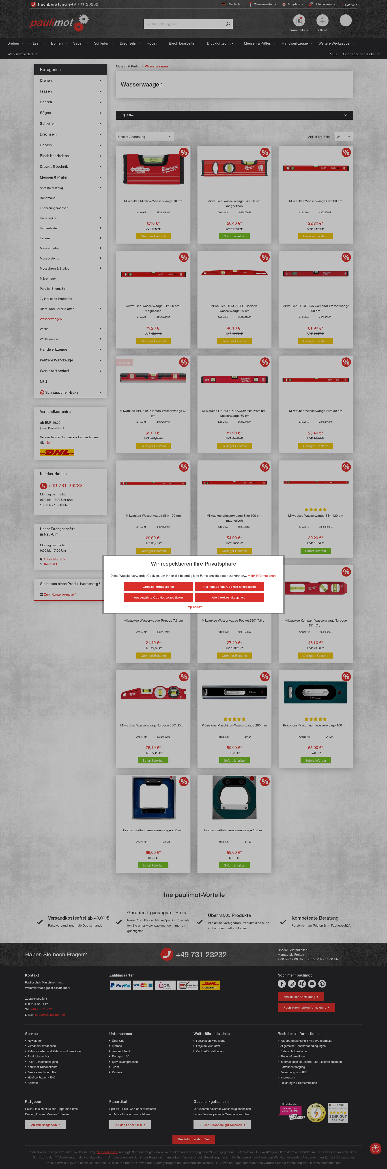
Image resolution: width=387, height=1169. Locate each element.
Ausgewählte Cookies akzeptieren (158, 597)
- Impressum (193, 607)
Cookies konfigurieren (158, 586)
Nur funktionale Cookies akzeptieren (229, 586)
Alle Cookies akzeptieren (229, 597)
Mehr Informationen (262, 575)
